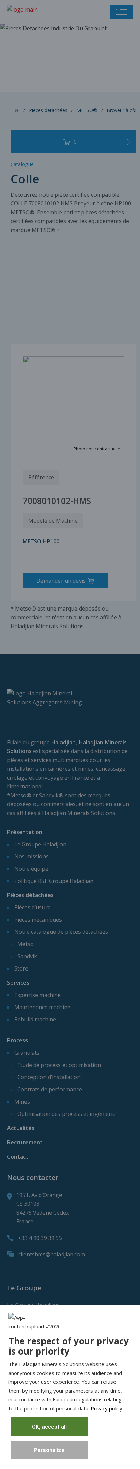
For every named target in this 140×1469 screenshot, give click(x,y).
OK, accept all (49, 1426)
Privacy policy (106, 1408)
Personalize (49, 1450)
